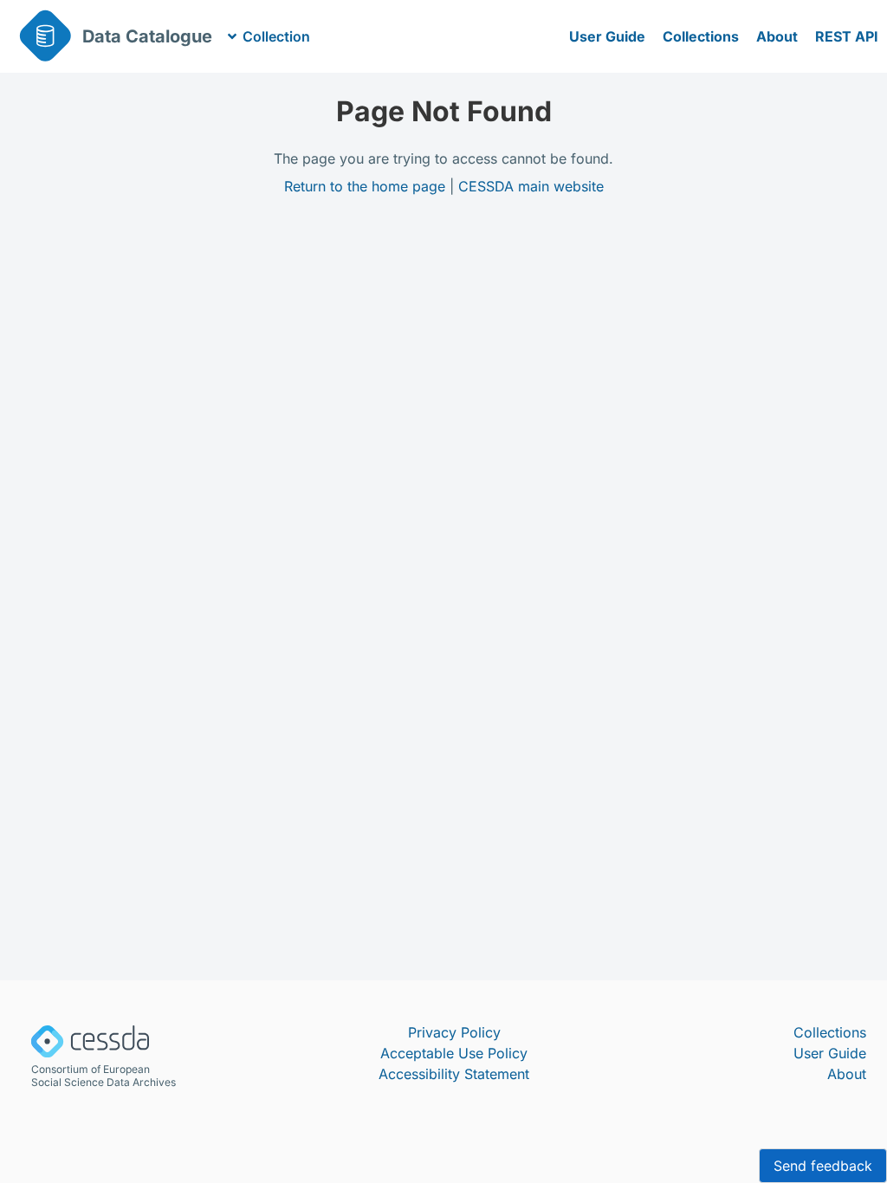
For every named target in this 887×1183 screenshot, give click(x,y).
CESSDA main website (531, 186)
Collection (276, 36)
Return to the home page (364, 186)
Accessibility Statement (454, 1074)
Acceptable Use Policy (454, 1053)
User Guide (607, 36)
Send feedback (823, 1165)
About (777, 36)
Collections (701, 36)
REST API (846, 36)
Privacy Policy (454, 1032)
